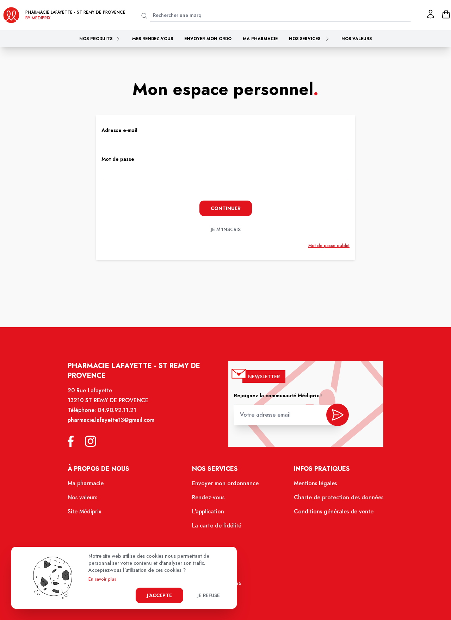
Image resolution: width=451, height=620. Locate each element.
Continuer (226, 208)
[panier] (446, 14)
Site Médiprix (84, 511)
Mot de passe (117, 159)
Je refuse (208, 595)
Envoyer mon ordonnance (225, 483)
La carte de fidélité (216, 525)
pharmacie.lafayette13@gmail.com (111, 420)
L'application (208, 511)
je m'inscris (226, 229)
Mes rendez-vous (152, 39)
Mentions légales (315, 483)
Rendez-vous (208, 497)
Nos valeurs (356, 39)
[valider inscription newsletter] (337, 415)
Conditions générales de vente (333, 511)
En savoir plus (102, 579)
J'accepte (159, 595)
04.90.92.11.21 (117, 410)
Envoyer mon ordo (207, 39)
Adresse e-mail (119, 130)
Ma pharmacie (260, 39)
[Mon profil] (430, 14)
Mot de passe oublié (329, 245)
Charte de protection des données (338, 497)
